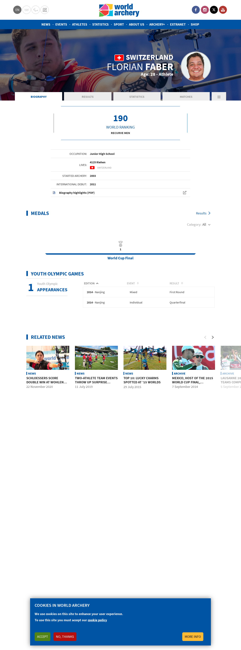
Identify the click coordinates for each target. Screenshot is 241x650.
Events (61, 24)
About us (136, 24)
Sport (119, 24)
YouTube (223, 10)
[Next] (213, 337)
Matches (186, 96)
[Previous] (205, 337)
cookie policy (97, 620)
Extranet (178, 24)
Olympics (26, 10)
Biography (39, 96)
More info (193, 636)
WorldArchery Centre (44, 10)
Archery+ (157, 24)
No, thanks (65, 636)
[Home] (119, 10)
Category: (194, 224)
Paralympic (35, 10)
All (204, 224)
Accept (42, 636)
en (17, 10)
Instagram (205, 10)
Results (88, 96)
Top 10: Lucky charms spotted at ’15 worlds (142, 380)
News (45, 24)
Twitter (214, 10)
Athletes (79, 24)
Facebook (196, 10)
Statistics (100, 24)
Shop (195, 24)
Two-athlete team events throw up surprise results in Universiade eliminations (96, 384)
